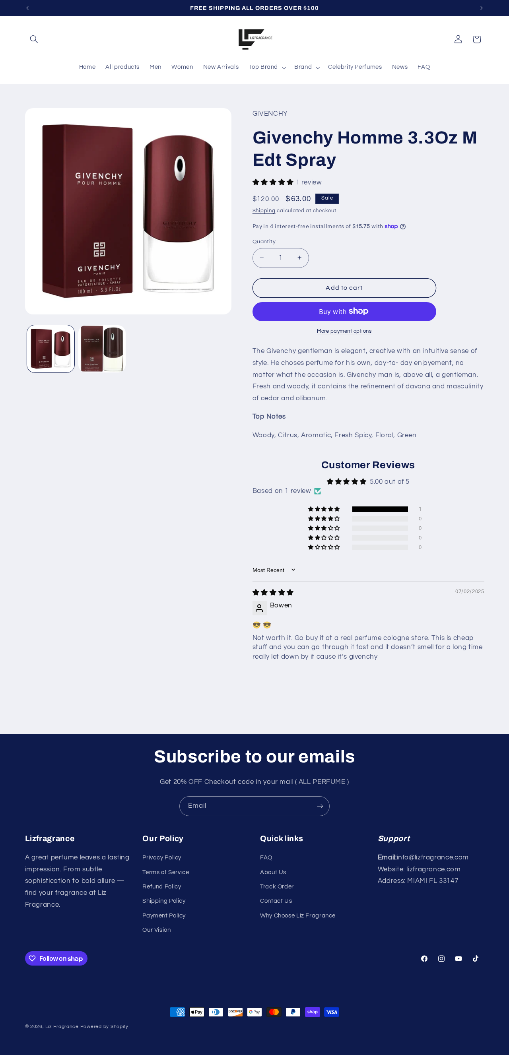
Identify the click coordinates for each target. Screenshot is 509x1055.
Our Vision (156, 930)
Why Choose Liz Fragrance (298, 916)
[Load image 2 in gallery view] (102, 348)
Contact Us (276, 901)
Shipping (264, 210)
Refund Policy (161, 887)
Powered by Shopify (104, 1026)
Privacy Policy (161, 858)
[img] (273, 592)
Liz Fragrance (62, 1026)
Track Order (277, 887)
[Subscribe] (320, 806)
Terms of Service (165, 872)
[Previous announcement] (27, 8)
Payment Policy (164, 916)
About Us (273, 872)
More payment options (344, 331)
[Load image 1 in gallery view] (50, 348)
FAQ (266, 858)
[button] (34, 39)
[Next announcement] (481, 8)
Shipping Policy (163, 901)
